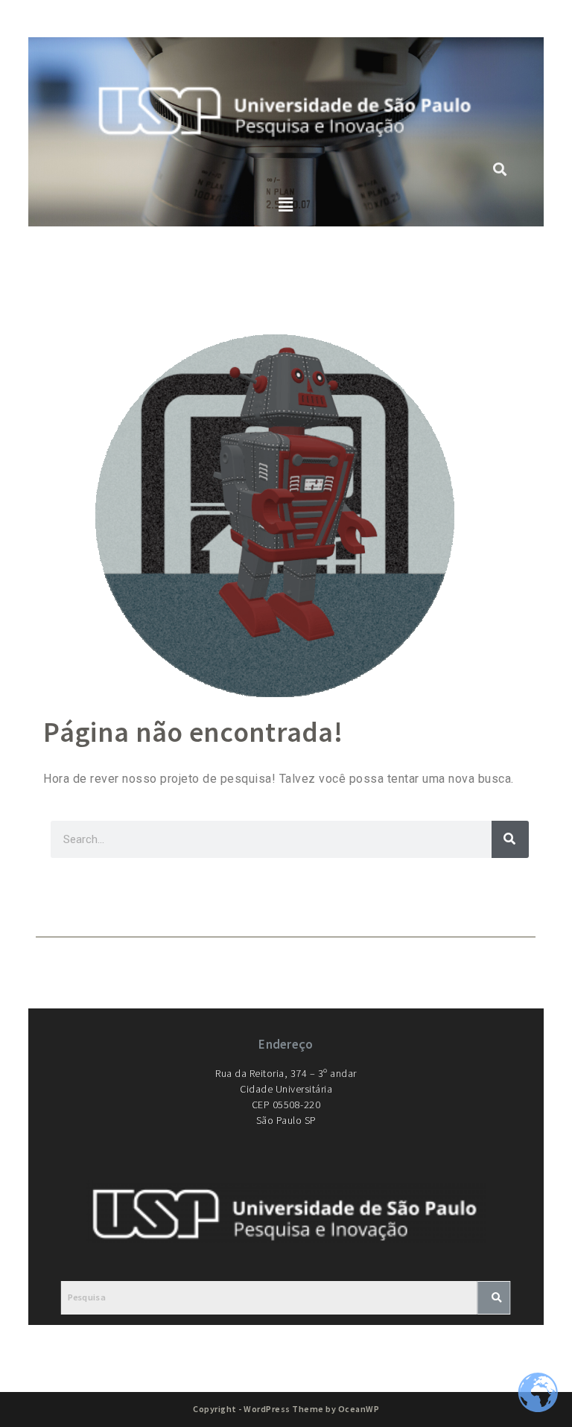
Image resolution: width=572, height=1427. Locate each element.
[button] (286, 205)
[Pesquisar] (510, 839)
